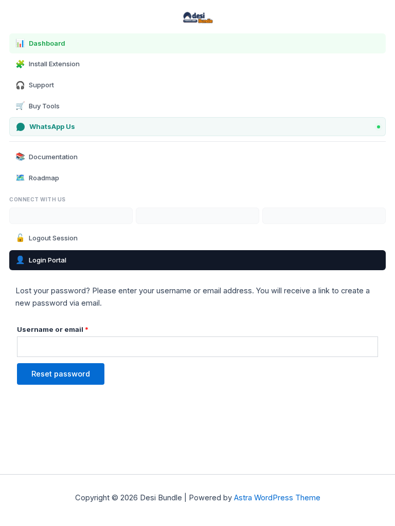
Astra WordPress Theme (277, 497)
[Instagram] (197, 216)
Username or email (69, 328)
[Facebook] (324, 216)
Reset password (60, 374)
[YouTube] (71, 216)
